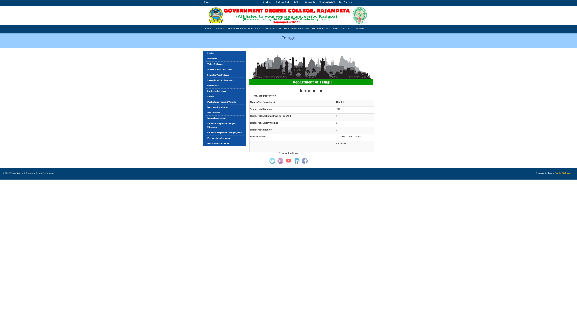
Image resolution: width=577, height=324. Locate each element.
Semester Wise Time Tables (219, 69)
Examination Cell (327, 2)
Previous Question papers (219, 138)
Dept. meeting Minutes (217, 107)
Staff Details (212, 85)
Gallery (297, 2)
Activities (267, 2)
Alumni (360, 28)
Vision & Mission (215, 64)
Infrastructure (300, 28)
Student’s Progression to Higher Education (221, 125)
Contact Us (310, 2)
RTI (349, 28)
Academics (254, 28)
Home (208, 28)
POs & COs (212, 58)
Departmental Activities (218, 143)
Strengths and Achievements (220, 80)
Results (210, 96)
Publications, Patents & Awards (221, 102)
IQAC (343, 28)
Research (284, 28)
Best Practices (345, 2)
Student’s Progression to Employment (224, 132)
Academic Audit (283, 2)
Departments (269, 28)
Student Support (321, 28)
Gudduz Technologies (564, 173)
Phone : (207, 2)
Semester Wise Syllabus (218, 75)
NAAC (336, 28)
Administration (237, 28)
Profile (210, 53)
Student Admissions (216, 91)
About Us (220, 28)
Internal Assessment (216, 118)
